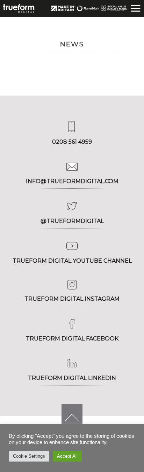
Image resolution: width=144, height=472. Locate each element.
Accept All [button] (67, 456)
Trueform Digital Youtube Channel (72, 260)
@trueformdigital (72, 221)
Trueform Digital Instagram (72, 298)
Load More (31, 69)
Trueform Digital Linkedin (72, 378)
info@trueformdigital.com (72, 181)
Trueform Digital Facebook (72, 338)
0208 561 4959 (72, 141)
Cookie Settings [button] (29, 456)
